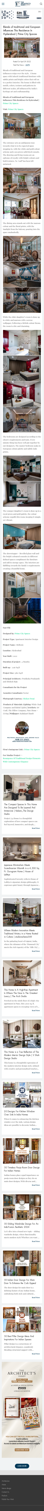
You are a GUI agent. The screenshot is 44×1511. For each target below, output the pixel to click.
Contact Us (5, 1492)
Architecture (6, 1481)
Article (4, 1485)
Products (4, 1496)
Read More (36, 828)
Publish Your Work (8, 1499)
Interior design (6, 1488)
